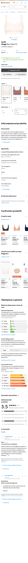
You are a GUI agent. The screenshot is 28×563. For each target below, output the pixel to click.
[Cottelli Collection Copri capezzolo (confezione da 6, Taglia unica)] (16, 274)
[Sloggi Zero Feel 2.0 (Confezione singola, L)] (5, 234)
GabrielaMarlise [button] (9, 475)
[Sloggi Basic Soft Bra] (16, 234)
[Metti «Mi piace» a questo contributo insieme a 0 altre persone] (19, 476)
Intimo (7, 12)
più (8, 455)
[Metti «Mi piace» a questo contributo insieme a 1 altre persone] (19, 437)
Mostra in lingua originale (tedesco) (12, 465)
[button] (14, 59)
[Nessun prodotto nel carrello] (25, 3)
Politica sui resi (5, 203)
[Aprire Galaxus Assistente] (21, 3)
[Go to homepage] (5, 2)
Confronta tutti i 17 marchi (8, 335)
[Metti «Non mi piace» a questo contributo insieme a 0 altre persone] (25, 476)
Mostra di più (6, 142)
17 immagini (14, 39)
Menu (4, 6)
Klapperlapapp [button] (9, 436)
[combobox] (4, 432)
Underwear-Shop (5, 66)
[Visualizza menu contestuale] (16, 437)
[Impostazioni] (13, 3)
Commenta (6, 469)
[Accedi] (17, 2)
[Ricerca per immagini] (25, 6)
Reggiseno (13, 12)
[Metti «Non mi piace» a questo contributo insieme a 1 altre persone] (25, 437)
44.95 (3, 42)
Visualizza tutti (5, 219)
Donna (2, 12)
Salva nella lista (22, 74)
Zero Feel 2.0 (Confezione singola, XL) (14, 495)
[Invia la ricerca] (9, 6)
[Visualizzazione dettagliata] (14, 326)
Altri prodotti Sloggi (21, 51)
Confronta (8, 74)
